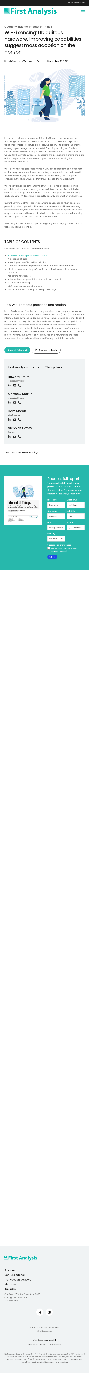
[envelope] (14, 385)
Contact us (10, 1289)
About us (10, 1284)
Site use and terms (36, 1344)
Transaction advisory (17, 1279)
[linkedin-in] (9, 385)
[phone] (19, 385)
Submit (52, 557)
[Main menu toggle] (83, 11)
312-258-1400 (11, 1300)
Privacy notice (55, 1344)
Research (10, 1270)
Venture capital (14, 1275)
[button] (17, 350)
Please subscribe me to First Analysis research (64, 549)
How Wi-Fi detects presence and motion (28, 255)
